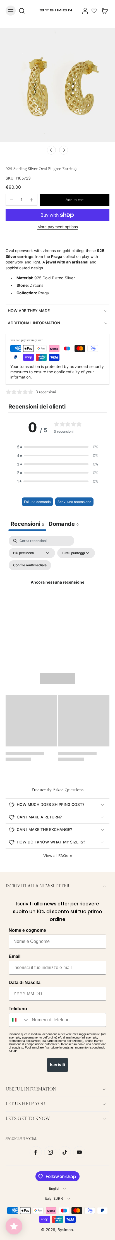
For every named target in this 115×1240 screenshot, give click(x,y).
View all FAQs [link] (55, 855)
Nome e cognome (27, 930)
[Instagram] (50, 1152)
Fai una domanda (37, 502)
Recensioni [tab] (27, 524)
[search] (22, 10)
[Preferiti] (94, 10)
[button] (74, 200)
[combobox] (19, 1020)
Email (14, 956)
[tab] (63, 524)
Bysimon (65, 1229)
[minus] (11, 199)
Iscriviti (57, 1064)
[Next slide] (63, 150)
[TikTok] (65, 1152)
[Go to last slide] (51, 150)
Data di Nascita (24, 982)
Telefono (18, 1008)
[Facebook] (36, 1152)
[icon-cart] (103, 10)
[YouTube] (79, 1152)
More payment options (57, 227)
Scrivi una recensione (74, 502)
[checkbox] (30, 565)
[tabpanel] (57, 589)
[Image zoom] (57, 85)
